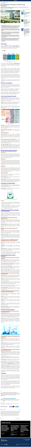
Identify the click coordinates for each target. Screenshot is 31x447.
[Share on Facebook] (25, 9)
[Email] (27, 9)
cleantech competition (8, 392)
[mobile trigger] (1, 0)
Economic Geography (3, 3)
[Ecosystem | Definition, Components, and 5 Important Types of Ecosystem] (22, 20)
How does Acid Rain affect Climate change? (27, 13)
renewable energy (17, 63)
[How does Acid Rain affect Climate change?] (22, 13)
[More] (19, 406)
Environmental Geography (14, 434)
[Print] (17, 406)
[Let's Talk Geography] (15, 0)
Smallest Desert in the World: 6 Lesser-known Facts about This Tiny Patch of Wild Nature (25, 428)
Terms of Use (9, 403)
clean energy (4, 392)
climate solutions (15, 392)
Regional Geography (23, 434)
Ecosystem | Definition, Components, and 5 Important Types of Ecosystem (27, 21)
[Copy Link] (28, 9)
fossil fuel (6, 45)
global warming (11, 363)
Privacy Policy (2, 404)
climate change (15, 46)
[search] (28, 0)
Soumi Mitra (2, 9)
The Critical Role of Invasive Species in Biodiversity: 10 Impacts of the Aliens (15, 428)
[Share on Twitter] (26, 9)
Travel (26, 434)
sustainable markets (3, 395)
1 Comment (18, 418)
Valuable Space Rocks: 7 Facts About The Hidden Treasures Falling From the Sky (5, 428)
